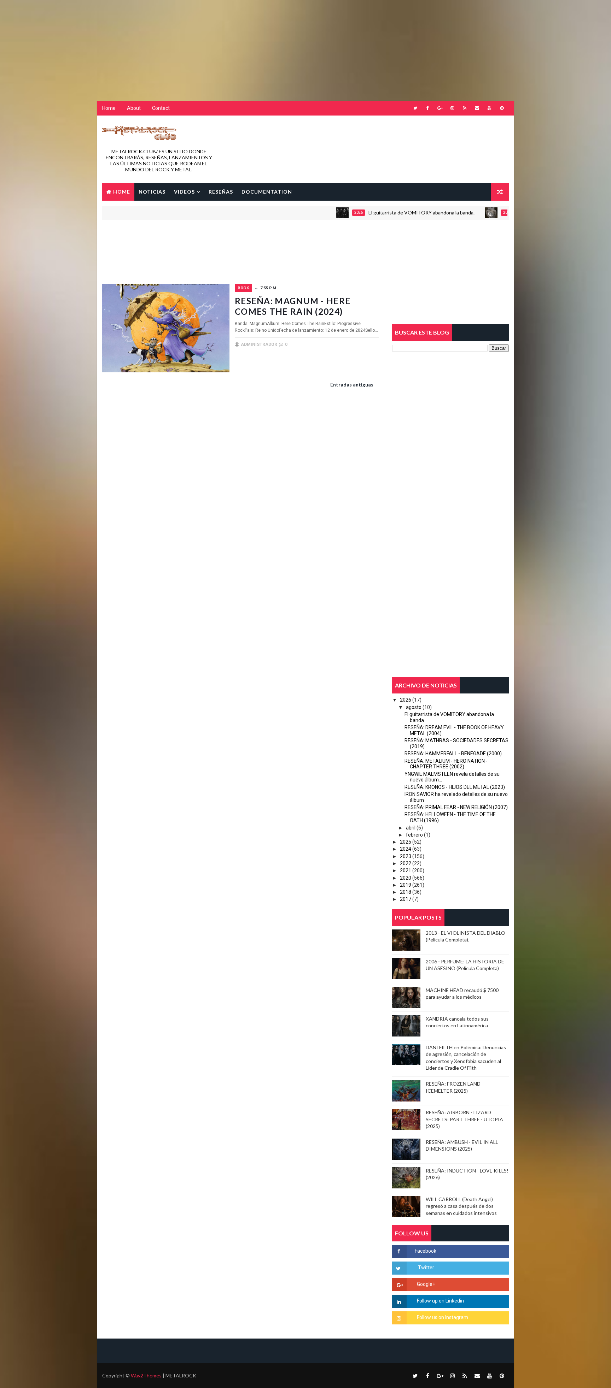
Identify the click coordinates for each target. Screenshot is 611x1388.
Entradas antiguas (351, 385)
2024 (405, 849)
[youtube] (489, 108)
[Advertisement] (171, 44)
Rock (243, 288)
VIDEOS (184, 192)
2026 (325, 212)
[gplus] (440, 108)
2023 (405, 856)
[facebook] (427, 108)
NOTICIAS (152, 192)
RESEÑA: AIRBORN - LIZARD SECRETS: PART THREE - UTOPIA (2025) (464, 1119)
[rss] (464, 108)
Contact (161, 108)
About (134, 108)
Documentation (267, 192)
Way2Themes (146, 1375)
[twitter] (415, 108)
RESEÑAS (221, 192)
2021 (405, 870)
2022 (405, 863)
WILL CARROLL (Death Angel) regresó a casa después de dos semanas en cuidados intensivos (461, 1206)
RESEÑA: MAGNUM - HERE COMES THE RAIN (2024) (292, 306)
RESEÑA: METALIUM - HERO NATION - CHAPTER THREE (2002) (446, 764)
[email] (477, 108)
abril (410, 828)
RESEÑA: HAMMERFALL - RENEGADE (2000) (453, 753)
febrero (414, 835)
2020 (405, 878)
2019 (405, 885)
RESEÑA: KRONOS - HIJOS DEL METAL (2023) (455, 787)
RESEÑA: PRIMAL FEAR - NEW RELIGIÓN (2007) (456, 807)
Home (109, 108)
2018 (405, 892)
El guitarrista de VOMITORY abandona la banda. (389, 212)
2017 (405, 899)
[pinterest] (501, 108)
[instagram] (452, 108)
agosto (413, 707)
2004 (474, 212)
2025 (405, 842)
